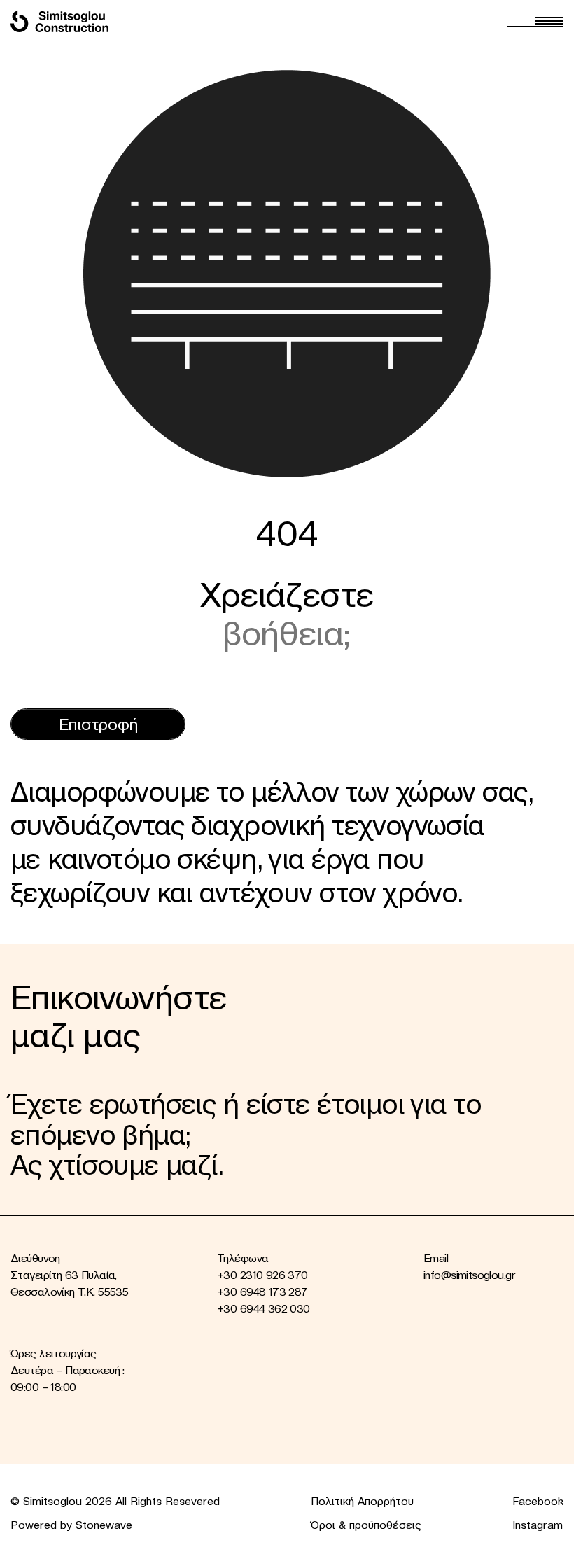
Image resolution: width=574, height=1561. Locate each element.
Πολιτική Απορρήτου (362, 1501)
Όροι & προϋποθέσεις (366, 1525)
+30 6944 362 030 (263, 1308)
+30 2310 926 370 (262, 1275)
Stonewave (104, 1525)
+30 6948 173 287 (262, 1291)
